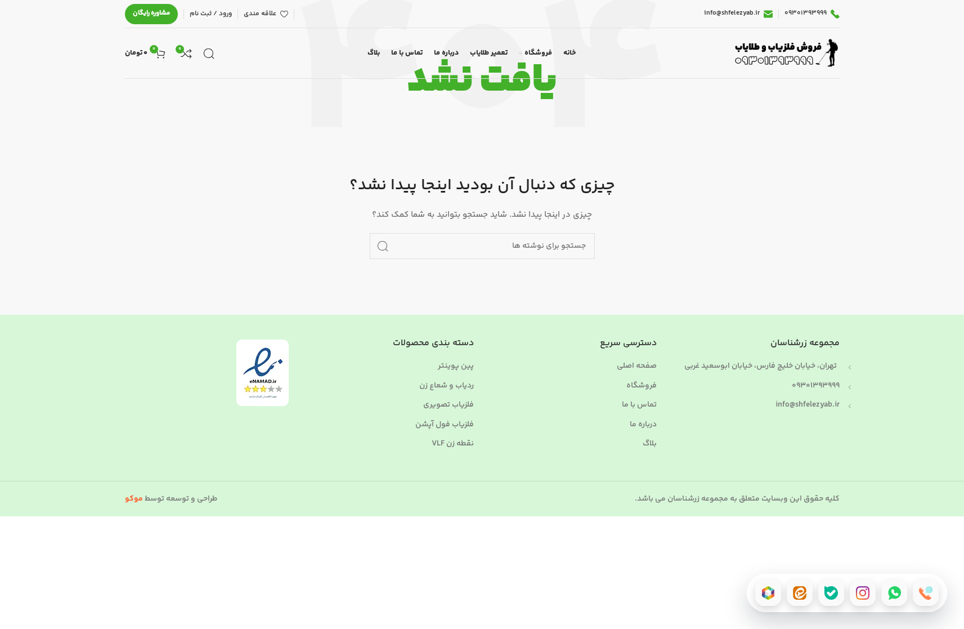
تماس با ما (639, 405)
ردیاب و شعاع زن (446, 386)
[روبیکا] (768, 593)
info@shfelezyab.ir (807, 405)
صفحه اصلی (637, 366)
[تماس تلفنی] (926, 593)
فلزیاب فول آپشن (444, 425)
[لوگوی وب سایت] (785, 53)
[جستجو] (209, 53)
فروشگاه (641, 386)
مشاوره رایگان (151, 13)
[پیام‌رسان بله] (831, 593)
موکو (134, 499)
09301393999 (816, 386)
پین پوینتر (456, 366)
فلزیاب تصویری (448, 405)
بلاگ (650, 444)
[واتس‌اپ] (894, 593)
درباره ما (643, 425)
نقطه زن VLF (453, 444)
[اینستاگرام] (863, 593)
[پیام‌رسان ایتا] (800, 593)
